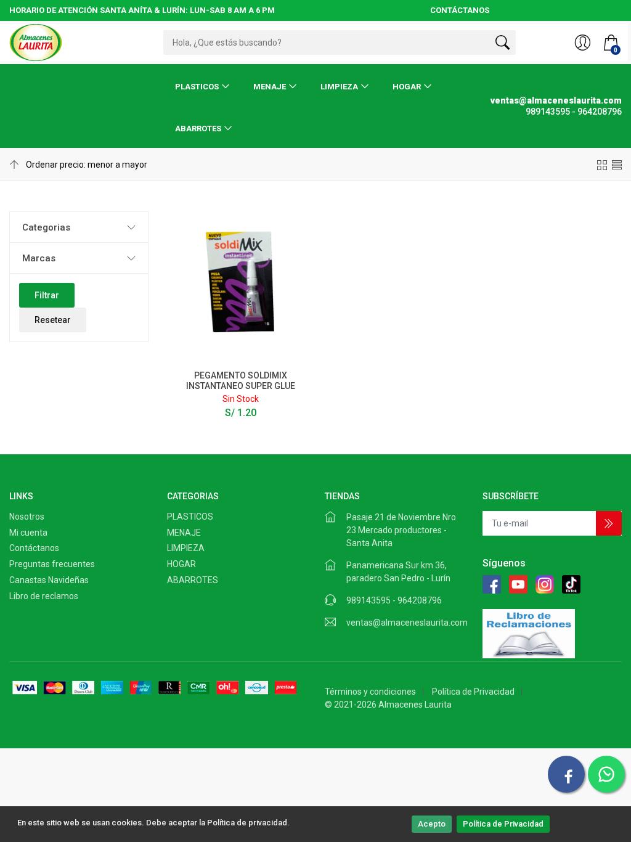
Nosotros (26, 516)
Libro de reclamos (43, 596)
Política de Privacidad (503, 823)
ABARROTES (198, 128)
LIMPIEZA (339, 86)
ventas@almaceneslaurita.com (407, 622)
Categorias (46, 227)
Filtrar (47, 295)
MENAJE (269, 86)
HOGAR (407, 86)
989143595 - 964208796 (394, 600)
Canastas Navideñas (49, 580)
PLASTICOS (197, 86)
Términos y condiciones (370, 692)
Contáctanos (34, 548)
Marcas (38, 258)
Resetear (53, 320)
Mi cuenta (28, 532)
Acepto (432, 823)
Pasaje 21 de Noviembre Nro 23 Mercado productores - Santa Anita (401, 530)
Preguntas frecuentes (52, 564)
